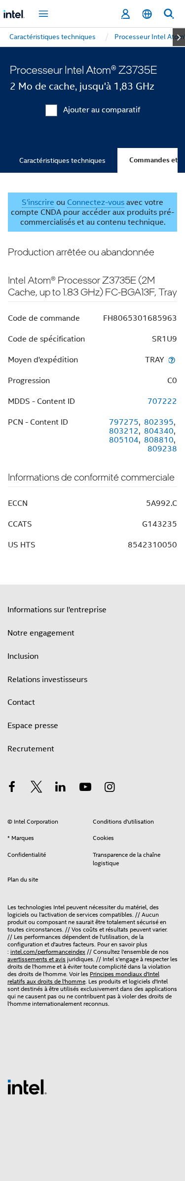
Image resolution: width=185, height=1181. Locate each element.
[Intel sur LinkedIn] (60, 788)
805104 (124, 440)
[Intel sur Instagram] (109, 788)
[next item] (179, 37)
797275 (124, 422)
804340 (159, 431)
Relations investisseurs (47, 680)
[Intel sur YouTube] (85, 788)
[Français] (147, 14)
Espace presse (32, 726)
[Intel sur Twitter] (36, 788)
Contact (21, 702)
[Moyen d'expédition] (171, 359)
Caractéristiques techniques (62, 160)
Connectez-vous (95, 202)
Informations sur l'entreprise (57, 610)
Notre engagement (40, 633)
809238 (162, 449)
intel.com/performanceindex (47, 951)
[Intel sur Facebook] (11, 788)
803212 (124, 431)
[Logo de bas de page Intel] (27, 1086)
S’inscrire (38, 202)
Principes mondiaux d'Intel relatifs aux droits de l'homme (83, 977)
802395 (159, 422)
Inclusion (22, 656)
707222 (162, 401)
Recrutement (30, 749)
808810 (159, 440)
